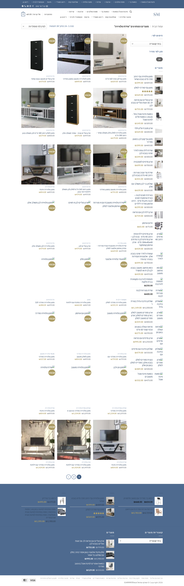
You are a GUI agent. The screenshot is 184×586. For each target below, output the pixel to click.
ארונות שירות (111, 578)
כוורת (78, 578)
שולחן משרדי (86, 578)
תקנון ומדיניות (134, 578)
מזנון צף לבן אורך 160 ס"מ (115, 79)
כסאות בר (133, 2)
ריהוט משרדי (60, 2)
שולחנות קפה (73, 2)
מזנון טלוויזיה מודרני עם (117, 356)
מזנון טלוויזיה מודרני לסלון (116, 302)
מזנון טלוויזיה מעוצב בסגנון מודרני (113, 189)
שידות (99, 2)
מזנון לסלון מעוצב (84, 356)
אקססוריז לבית (38, 2)
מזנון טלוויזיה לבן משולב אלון (43, 246)
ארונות (108, 2)
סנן (159, 59)
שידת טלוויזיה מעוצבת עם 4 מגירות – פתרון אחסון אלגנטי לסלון (111, 247)
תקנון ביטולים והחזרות (48, 578)
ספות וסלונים (120, 2)
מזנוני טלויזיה (87, 2)
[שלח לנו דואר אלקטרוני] (28, 6)
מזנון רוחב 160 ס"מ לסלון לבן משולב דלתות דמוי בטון (76, 190)
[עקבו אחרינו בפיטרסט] (22, 6)
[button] (42, 6)
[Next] (68, 477)
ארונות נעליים (123, 578)
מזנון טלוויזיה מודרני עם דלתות (78, 465)
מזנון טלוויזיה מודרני (47, 356)
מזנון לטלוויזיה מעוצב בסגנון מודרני (77, 79)
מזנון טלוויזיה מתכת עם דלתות (78, 302)
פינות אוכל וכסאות (148, 2)
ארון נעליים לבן (85, 246)
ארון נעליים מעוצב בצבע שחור (43, 79)
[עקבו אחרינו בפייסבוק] (33, 6)
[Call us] (25, 6)
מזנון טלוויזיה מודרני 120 (45, 302)
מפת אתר (144, 578)
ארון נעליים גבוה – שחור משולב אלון (77, 133)
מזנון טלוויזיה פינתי (47, 189)
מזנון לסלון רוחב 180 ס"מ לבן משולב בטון (38, 133)
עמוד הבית (157, 26)
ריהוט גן (25, 2)
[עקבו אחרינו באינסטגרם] (30, 6)
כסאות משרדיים (99, 578)
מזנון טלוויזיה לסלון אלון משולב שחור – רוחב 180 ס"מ (111, 134)
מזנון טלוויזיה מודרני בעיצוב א (79, 411)
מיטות (49, 2)
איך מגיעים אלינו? (156, 578)
